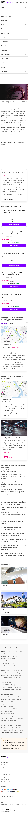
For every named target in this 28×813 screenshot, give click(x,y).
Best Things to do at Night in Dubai (9, 716)
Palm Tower (4, 728)
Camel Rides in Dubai (6, 673)
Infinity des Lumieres (6, 730)
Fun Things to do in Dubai (7, 718)
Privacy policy (4, 777)
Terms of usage (5, 779)
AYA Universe (18, 687)
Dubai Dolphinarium (6, 653)
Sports (3, 67)
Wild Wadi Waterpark (6, 677)
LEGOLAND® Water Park (7, 685)
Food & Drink (4, 41)
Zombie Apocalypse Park (7, 725)
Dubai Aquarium (17, 653)
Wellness (3, 63)
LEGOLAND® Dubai (6, 682)
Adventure (4, 50)
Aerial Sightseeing (6, 54)
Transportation (5, 29)
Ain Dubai (13, 658)
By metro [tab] (4, 323)
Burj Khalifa (11, 651)
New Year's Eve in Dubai (7, 701)
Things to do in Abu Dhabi (15, 732)
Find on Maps (5, 175)
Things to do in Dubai (6, 711)
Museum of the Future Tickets (11, 102)
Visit (2, 12)
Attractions (4, 20)
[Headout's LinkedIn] (2, 796)
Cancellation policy (6, 782)
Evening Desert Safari (6, 670)
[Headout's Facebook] (10, 796)
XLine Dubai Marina (18, 730)
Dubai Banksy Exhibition (15, 728)
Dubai (2, 101)
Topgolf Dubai (14, 723)
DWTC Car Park (8, 452)
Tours (2, 24)
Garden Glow (17, 677)
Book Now (5, 588)
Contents (6, 810)
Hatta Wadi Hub (5, 723)
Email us (5, 767)
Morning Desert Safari (19, 670)
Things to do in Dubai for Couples (9, 704)
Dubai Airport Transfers (7, 696)
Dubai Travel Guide (6, 699)
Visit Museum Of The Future (9, 199)
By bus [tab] (11, 323)
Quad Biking (17, 673)
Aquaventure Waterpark (7, 687)
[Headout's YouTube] (7, 796)
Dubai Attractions (6, 16)
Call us (4, 765)
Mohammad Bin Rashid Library (9, 720)
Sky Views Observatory (7, 663)
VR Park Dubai (4, 692)
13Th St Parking (8, 457)
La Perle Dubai (13, 692)
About (2, 7)
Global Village (18, 689)
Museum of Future (5, 661)
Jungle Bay (18, 725)
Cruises (3, 37)
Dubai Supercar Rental (6, 665)
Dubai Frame (19, 651)
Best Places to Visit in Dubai (8, 713)
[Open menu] (26, 2)
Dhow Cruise (15, 656)
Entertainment (5, 46)
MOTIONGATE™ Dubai (12, 680)
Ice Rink (3, 680)
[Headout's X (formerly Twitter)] (12, 796)
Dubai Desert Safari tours (7, 668)
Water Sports (4, 58)
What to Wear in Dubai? (7, 706)
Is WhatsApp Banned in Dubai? (9, 708)
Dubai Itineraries (16, 699)
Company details (5, 774)
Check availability (14, 224)
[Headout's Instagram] (5, 796)
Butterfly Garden (5, 658)
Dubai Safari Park (5, 656)
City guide (4, 71)
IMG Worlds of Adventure (15, 675)
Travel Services (5, 33)
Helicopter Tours (16, 661)
